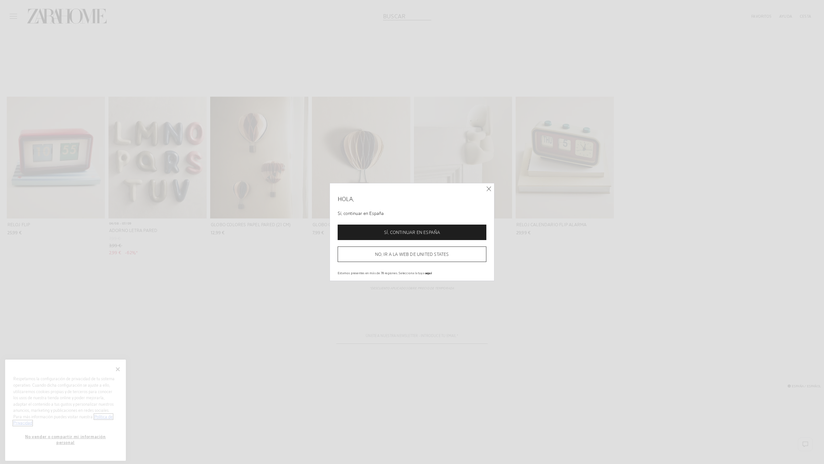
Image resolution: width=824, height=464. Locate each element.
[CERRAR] (489, 189)
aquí (428, 273)
